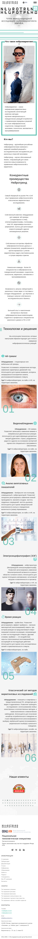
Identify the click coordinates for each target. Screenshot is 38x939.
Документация (5, 863)
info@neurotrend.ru (6, 918)
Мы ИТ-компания (6, 879)
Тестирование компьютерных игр (11, 896)
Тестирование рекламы (8, 891)
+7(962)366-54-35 (6, 913)
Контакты (4, 881)
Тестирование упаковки (8, 889)
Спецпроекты (5, 877)
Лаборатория (5, 861)
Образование (5, 870)
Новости (3, 872)
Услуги (3, 866)
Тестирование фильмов (8, 894)
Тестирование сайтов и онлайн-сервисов (13, 900)
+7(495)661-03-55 (6, 911)
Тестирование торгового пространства (12, 898)
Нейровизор (5, 868)
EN (25, 2)
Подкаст (3, 874)
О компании (4, 859)
